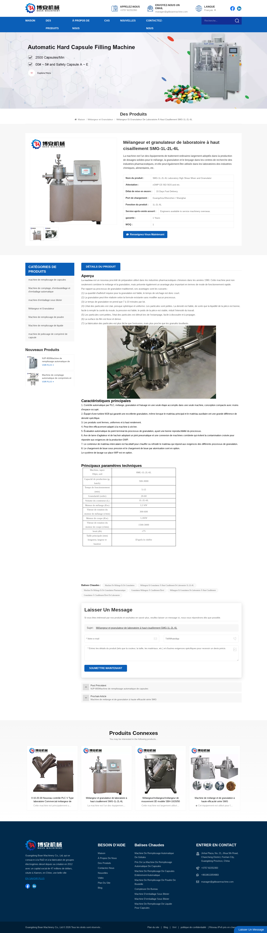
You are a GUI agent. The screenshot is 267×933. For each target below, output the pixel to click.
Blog (100, 887)
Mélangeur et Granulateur (100, 119)
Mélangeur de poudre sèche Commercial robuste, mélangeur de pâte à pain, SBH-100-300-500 (214, 800)
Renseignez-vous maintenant (147, 234)
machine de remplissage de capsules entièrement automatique (154, 873)
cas (107, 20)
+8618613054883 (210, 874)
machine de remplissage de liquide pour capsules (153, 905)
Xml (174, 927)
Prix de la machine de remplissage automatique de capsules (153, 864)
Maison (30, 20)
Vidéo (101, 878)
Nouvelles (128, 20)
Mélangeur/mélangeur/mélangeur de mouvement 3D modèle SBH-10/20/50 (106, 800)
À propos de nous (81, 24)
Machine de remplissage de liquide (45, 325)
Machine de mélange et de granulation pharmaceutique (104, 590)
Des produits (52, 24)
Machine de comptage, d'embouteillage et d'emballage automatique (49, 290)
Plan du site (104, 882)
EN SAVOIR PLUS (34, 878)
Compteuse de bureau (146, 889)
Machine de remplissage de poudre (46, 317)
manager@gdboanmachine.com (171, 11)
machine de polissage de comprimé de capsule (47, 336)
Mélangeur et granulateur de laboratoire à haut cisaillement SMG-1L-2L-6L (136, 628)
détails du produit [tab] (101, 266)
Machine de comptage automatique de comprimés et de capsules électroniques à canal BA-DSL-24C (56, 377)
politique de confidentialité (193, 927)
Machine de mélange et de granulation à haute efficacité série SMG (161, 800)
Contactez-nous (154, 24)
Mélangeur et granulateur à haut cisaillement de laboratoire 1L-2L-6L (167, 585)
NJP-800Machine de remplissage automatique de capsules (56, 360)
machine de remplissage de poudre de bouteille (155, 882)
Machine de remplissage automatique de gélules (154, 855)
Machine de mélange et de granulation (119, 585)
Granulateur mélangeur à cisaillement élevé (147, 590)
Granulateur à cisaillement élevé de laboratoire (102, 595)
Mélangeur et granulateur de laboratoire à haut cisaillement (193, 590)
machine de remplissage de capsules (47, 279)
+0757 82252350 (128, 10)
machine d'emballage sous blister (45, 300)
